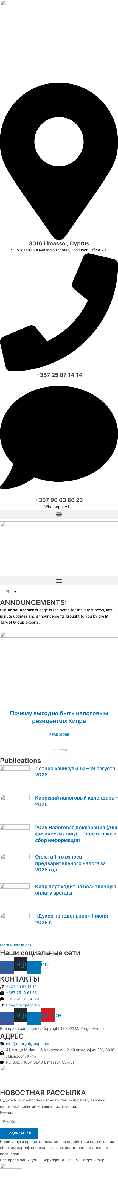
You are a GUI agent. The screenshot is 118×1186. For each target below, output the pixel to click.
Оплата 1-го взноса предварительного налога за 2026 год (70, 863)
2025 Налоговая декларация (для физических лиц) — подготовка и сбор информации (76, 834)
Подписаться (19, 1133)
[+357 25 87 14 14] (59, 370)
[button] (59, 514)
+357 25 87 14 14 (59, 375)
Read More (59, 735)
